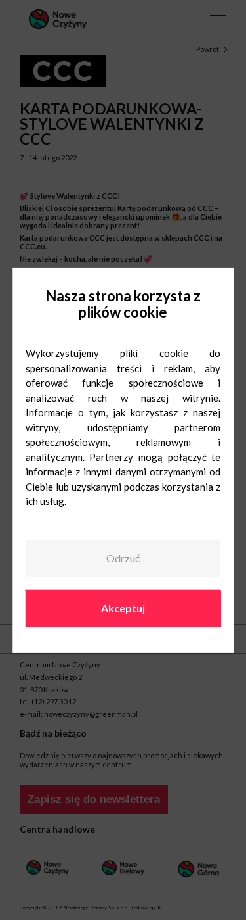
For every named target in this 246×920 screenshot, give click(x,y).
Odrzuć (123, 558)
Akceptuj (123, 608)
